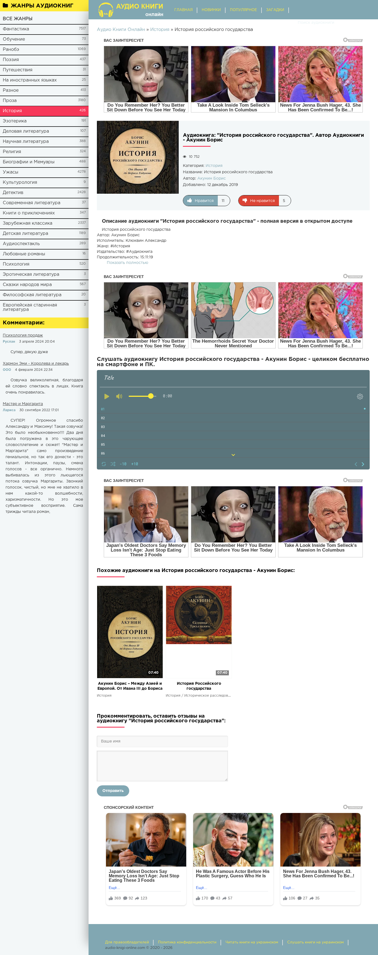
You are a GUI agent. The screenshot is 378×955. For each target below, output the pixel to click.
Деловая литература (26, 131)
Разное (11, 90)
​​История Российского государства (199, 686)
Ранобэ (11, 50)
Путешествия (17, 70)
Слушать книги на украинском (315, 942)
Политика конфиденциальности (187, 942)
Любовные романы (24, 254)
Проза (10, 101)
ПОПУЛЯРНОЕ (243, 10)
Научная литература (26, 142)
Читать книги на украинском (252, 942)
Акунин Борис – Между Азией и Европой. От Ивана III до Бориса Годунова (129, 686)
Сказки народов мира (27, 285)
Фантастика (16, 29)
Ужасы (10, 172)
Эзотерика (15, 121)
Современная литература (31, 203)
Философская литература (32, 295)
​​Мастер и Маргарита (23, 404)
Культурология (20, 182)
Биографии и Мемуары (29, 162)
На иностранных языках (30, 80)
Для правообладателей (127, 942)
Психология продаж (23, 335)
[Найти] (292, 22)
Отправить (113, 791)
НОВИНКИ (211, 10)
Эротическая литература (31, 274)
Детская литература (25, 234)
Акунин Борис (211, 178)
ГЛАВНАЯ (183, 10)
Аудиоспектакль (21, 244)
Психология (16, 264)
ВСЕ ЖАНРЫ (17, 19)
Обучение (14, 39)
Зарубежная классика (27, 223)
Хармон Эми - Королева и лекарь (36, 363)
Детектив (13, 193)
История (12, 111)
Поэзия (11, 60)
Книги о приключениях (29, 213)
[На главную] (131, 9)
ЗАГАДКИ (275, 10)
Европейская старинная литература (30, 307)
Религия (12, 152)
